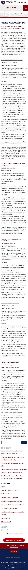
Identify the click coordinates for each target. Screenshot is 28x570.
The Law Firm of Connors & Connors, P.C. (15, 562)
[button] (25, 8)
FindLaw (21, 568)
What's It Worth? (20, 28)
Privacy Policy (17, 566)
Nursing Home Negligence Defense (11, 501)
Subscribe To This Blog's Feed (14, 533)
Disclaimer (4, 566)
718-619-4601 (11, 7)
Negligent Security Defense (9, 497)
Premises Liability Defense (9, 508)
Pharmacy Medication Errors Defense (12, 505)
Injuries (3, 486)
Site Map (10, 566)
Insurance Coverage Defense (10, 490)
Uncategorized (5, 518)
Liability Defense (6, 494)
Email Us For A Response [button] (15, 540)
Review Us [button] (14, 551)
